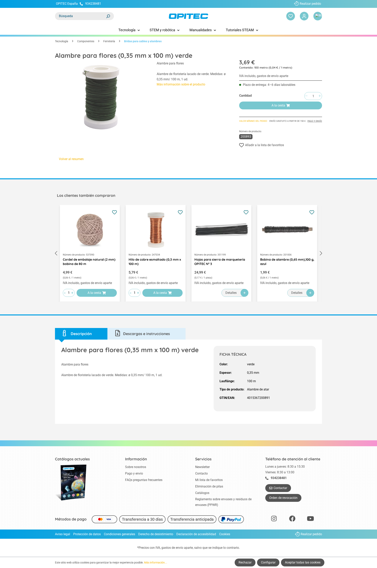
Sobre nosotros (135, 467)
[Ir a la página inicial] (188, 16)
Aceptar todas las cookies (302, 562)
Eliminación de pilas (209, 486)
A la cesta (278, 105)
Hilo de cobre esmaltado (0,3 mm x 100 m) (155, 261)
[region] (101, 97)
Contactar (280, 488)
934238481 (93, 3)
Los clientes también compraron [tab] (86, 195)
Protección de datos (87, 534)
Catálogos (202, 493)
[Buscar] (108, 16)
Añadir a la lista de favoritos (264, 145)
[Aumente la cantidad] (320, 96)
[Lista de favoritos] (290, 16)
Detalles (231, 293)
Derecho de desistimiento (155, 534)
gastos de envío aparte (177, 548)
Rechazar (245, 562)
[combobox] (80, 16)
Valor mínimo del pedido (253, 121)
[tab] (81, 334)
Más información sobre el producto (181, 84)
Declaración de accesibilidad (196, 534)
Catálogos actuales (72, 459)
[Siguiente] (321, 253)
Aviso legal (62, 534)
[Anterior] (56, 253)
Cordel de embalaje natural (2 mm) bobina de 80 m (89, 261)
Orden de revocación (283, 498)
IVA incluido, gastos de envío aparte (263, 76)
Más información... (155, 562)
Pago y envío (314, 121)
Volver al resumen (71, 159)
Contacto (201, 473)
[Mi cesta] (317, 16)
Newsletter (202, 467)
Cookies (224, 534)
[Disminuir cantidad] (306, 96)
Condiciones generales (119, 534)
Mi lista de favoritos (209, 480)
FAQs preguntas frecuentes (143, 480)
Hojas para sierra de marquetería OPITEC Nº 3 (219, 261)
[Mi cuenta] (304, 16)
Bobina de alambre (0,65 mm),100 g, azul (287, 261)
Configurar (268, 562)
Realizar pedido (310, 3)
